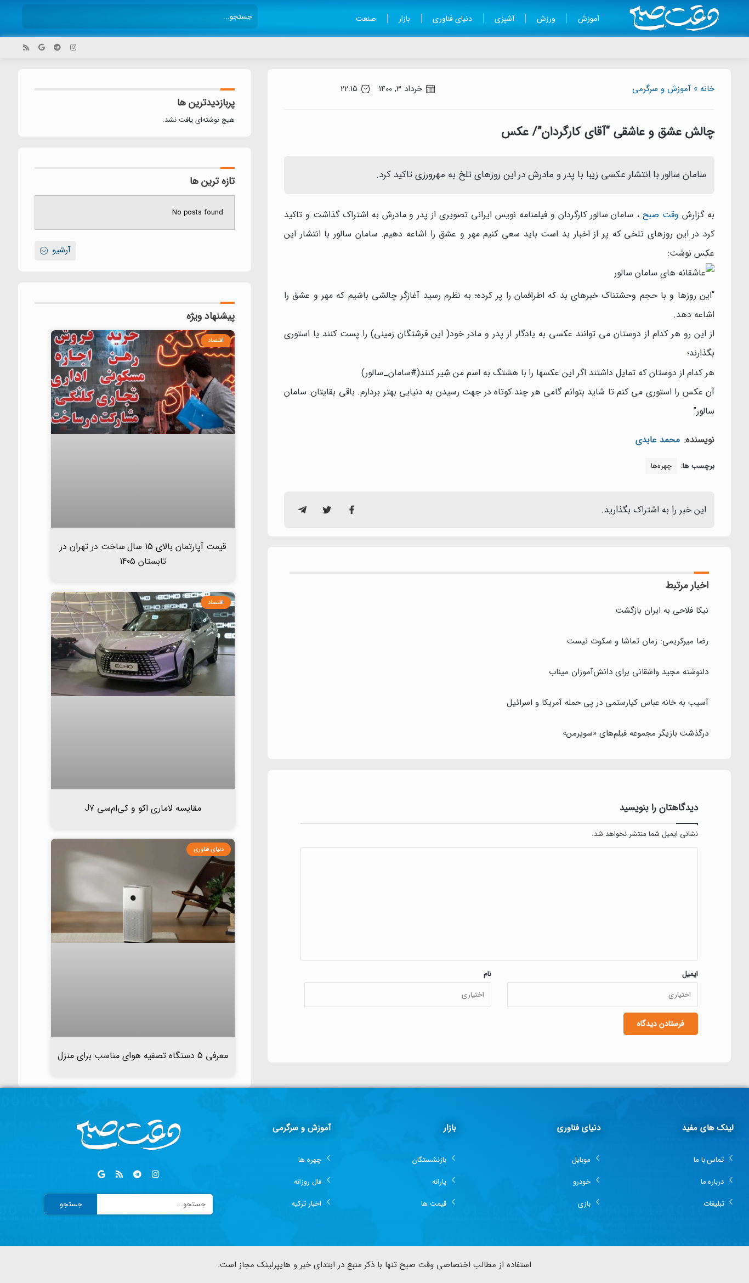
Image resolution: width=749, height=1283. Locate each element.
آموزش (588, 19)
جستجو (71, 1204)
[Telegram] (57, 47)
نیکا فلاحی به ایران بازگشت (662, 610)
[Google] (42, 47)
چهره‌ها (661, 466)
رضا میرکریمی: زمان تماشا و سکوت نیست (637, 641)
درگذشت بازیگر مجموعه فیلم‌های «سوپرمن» (635, 733)
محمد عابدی (657, 439)
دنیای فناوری (452, 19)
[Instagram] (73, 47)
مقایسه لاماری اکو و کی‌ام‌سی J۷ (142, 808)
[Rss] (26, 47)
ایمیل (690, 974)
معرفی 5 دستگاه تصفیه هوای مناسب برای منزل (143, 1055)
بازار (404, 19)
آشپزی (504, 19)
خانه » (704, 88)
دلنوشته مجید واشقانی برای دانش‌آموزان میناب (628, 672)
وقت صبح (661, 215)
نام (487, 974)
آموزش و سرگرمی (661, 88)
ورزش (546, 19)
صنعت (366, 19)
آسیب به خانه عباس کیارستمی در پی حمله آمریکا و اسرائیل (607, 702)
